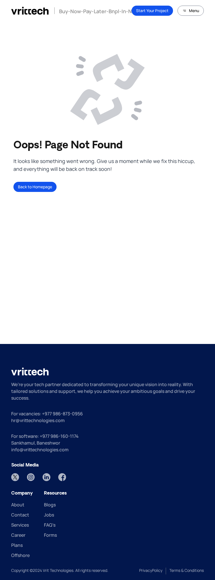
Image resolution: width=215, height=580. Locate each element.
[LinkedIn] (46, 477)
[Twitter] (15, 477)
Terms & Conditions (186, 570)
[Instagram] (31, 477)
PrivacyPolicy (150, 570)
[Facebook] (62, 477)
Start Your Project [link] (152, 10)
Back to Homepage (35, 186)
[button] (190, 11)
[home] (30, 11)
